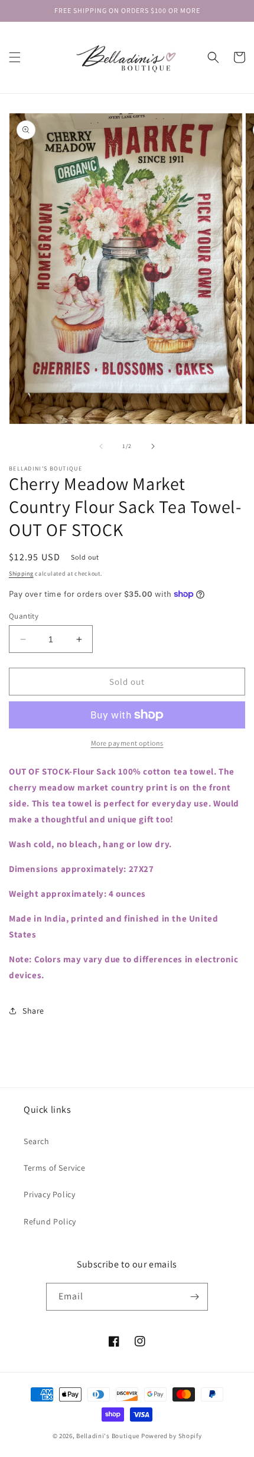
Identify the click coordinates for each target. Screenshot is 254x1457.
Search (37, 1141)
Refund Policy (50, 1221)
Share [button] (33, 1010)
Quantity (23, 616)
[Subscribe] (194, 1297)
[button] (15, 57)
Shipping (21, 573)
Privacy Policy (49, 1194)
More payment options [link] (127, 743)
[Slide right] (153, 446)
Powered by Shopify (171, 1436)
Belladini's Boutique (107, 1436)
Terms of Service (55, 1167)
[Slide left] (101, 446)
